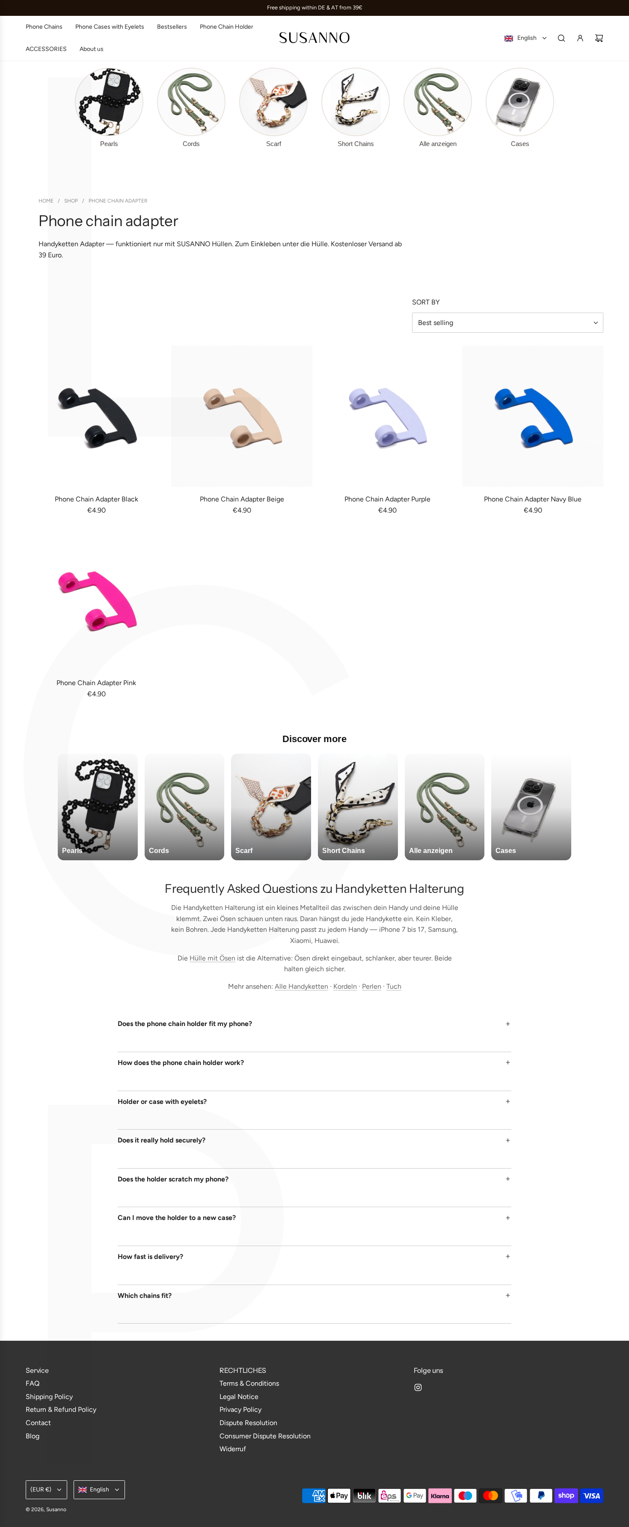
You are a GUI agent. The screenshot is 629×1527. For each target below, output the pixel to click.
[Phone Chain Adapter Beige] (241, 416)
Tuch (393, 986)
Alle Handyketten (301, 986)
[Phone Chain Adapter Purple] (387, 416)
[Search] (561, 38)
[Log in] (580, 38)
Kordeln (345, 986)
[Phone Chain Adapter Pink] (96, 600)
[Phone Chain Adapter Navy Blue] (532, 416)
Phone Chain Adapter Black (96, 499)
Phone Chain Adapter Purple (387, 499)
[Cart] (599, 38)
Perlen (371, 986)
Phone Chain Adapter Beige (242, 499)
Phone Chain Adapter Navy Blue (533, 499)
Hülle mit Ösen (212, 958)
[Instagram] (418, 1387)
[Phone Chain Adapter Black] (96, 416)
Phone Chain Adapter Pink (96, 683)
